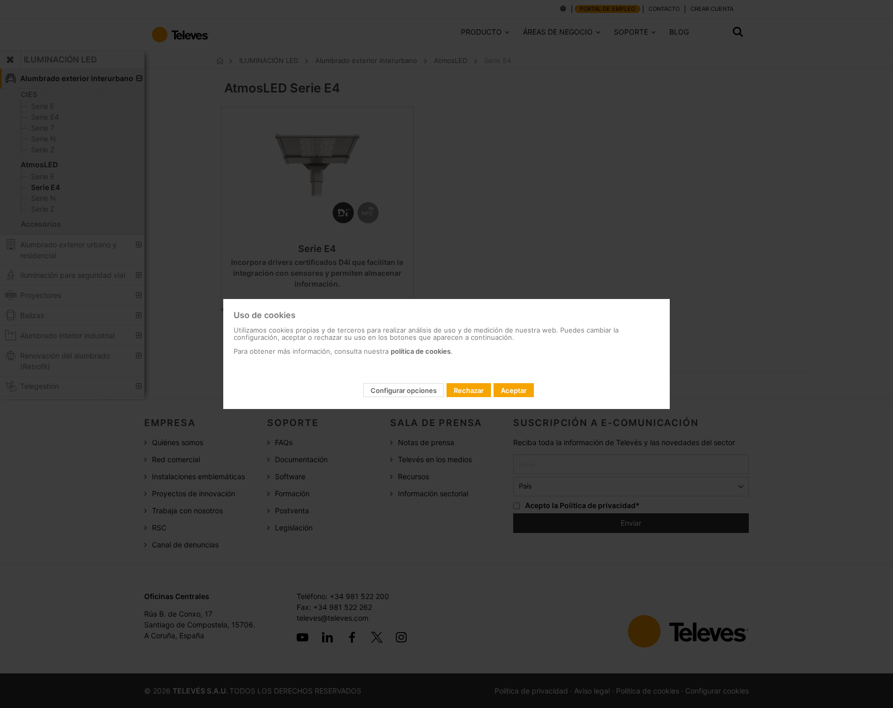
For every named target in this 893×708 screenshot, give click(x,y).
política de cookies (421, 351)
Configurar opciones (404, 390)
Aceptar (514, 390)
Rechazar (469, 390)
